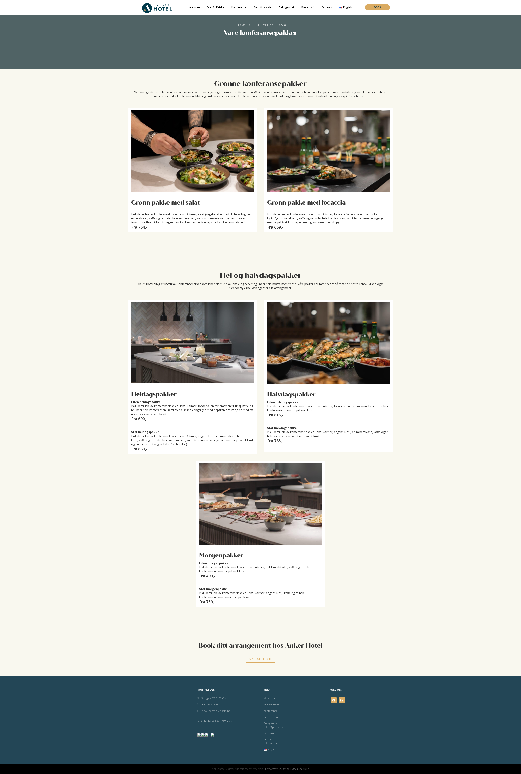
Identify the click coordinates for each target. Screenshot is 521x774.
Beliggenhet (286, 7)
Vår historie (277, 743)
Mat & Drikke (215, 7)
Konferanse (238, 7)
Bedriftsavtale (262, 7)
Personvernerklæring (277, 769)
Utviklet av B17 (300, 769)
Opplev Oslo (277, 727)
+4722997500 (209, 704)
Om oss (327, 7)
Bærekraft (308, 7)
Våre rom (194, 7)
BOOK (377, 7)
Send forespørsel (260, 659)
